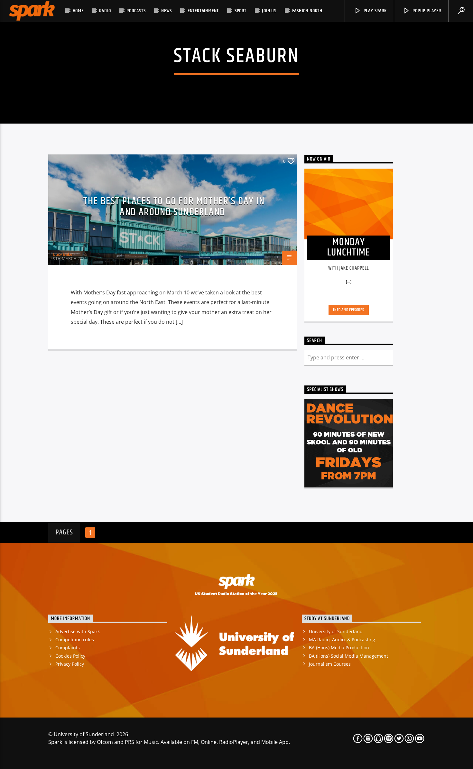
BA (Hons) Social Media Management (348, 656)
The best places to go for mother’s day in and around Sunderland (174, 206)
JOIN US (269, 11)
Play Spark (374, 11)
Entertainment (203, 11)
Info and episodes (348, 310)
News (166, 11)
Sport (240, 11)
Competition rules (74, 639)
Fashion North (307, 11)
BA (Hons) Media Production (339, 647)
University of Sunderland (336, 631)
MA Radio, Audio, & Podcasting (342, 639)
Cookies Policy (70, 656)
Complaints (67, 647)
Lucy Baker (63, 254)
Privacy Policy (69, 664)
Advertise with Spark (77, 631)
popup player (426, 11)
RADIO (105, 11)
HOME (78, 11)
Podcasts (135, 11)
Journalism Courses (330, 664)
